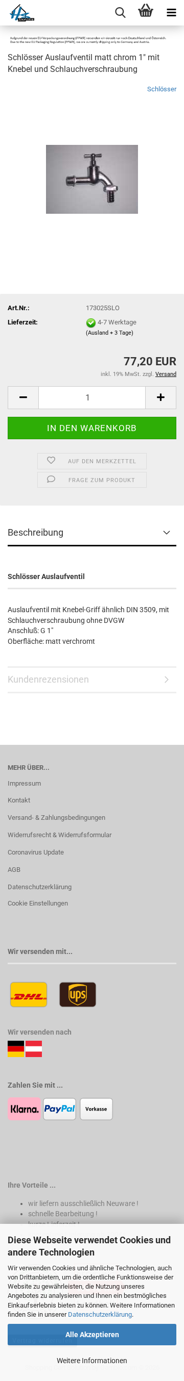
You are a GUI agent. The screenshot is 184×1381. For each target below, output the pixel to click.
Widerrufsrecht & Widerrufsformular (59, 835)
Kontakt (19, 800)
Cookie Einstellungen (38, 903)
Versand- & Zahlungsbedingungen (56, 817)
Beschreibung (35, 532)
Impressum (24, 783)
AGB (14, 869)
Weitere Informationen (92, 1361)
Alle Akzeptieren (92, 1334)
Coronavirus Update (36, 852)
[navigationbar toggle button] (171, 13)
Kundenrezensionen (48, 679)
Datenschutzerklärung (100, 1314)
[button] (23, 397)
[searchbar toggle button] (120, 13)
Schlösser (161, 89)
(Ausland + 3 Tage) (109, 333)
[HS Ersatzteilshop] (17, 13)
